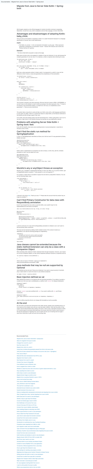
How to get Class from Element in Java (26, 448)
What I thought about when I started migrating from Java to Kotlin (33, 394)
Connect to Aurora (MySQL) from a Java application (29, 443)
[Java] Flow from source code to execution (27, 418)
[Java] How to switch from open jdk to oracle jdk (29, 456)
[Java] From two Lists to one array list (26, 433)
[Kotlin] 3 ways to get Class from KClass (26, 398)
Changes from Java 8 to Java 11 (24, 343)
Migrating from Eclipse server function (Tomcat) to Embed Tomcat (33, 452)
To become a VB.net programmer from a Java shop (29, 445)
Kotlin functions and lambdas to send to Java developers (30, 435)
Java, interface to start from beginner (26, 383)
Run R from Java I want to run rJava (25, 439)
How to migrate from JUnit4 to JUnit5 (26, 366)
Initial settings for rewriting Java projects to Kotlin (29, 450)
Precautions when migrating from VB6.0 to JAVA (28, 424)
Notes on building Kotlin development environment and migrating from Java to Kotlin (37, 392)
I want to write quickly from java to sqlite (27, 465)
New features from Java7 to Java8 (25, 360)
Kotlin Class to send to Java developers (26, 373)
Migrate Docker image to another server (26, 375)
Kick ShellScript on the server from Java (26, 403)
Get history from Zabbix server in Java (26, 420)
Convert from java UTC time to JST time (26, 405)
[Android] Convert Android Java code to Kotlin (28, 388)
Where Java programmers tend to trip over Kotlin (28, 467)
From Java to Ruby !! (22, 353)
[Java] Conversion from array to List (25, 390)
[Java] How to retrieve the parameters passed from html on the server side (35, 349)
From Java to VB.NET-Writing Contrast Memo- (28, 381)
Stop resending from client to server (25, 370)
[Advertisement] (75, 113)
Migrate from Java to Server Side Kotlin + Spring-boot (27, 2)
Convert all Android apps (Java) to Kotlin (27, 400)
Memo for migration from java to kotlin (26, 340)
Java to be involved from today (24, 379)
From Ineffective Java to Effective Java (26, 364)
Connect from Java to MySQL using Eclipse (27, 407)
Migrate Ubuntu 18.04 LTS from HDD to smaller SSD (29, 437)
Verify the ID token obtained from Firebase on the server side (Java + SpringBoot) (36, 351)
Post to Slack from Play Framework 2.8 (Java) (28, 413)
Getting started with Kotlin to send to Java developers (30, 454)
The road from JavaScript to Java (25, 385)
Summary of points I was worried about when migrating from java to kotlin (35, 430)
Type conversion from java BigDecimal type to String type (31, 428)
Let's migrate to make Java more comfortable (28, 426)
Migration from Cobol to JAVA (24, 358)
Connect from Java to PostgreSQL (25, 362)
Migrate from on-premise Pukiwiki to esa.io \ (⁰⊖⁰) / (29, 377)
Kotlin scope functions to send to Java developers (29, 411)
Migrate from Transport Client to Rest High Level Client (30, 458)
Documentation (5, 2)
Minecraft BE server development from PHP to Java (29, 355)
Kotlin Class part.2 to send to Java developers (28, 396)
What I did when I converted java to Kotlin (27, 460)
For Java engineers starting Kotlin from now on (28, 463)
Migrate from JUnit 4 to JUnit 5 (24, 347)
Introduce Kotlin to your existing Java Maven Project (29, 441)
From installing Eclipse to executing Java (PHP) (28, 409)
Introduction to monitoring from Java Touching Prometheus (31, 422)
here (29, 195)
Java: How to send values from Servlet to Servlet (28, 415)
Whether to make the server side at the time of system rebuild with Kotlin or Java (36, 368)
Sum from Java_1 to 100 (22, 345)
